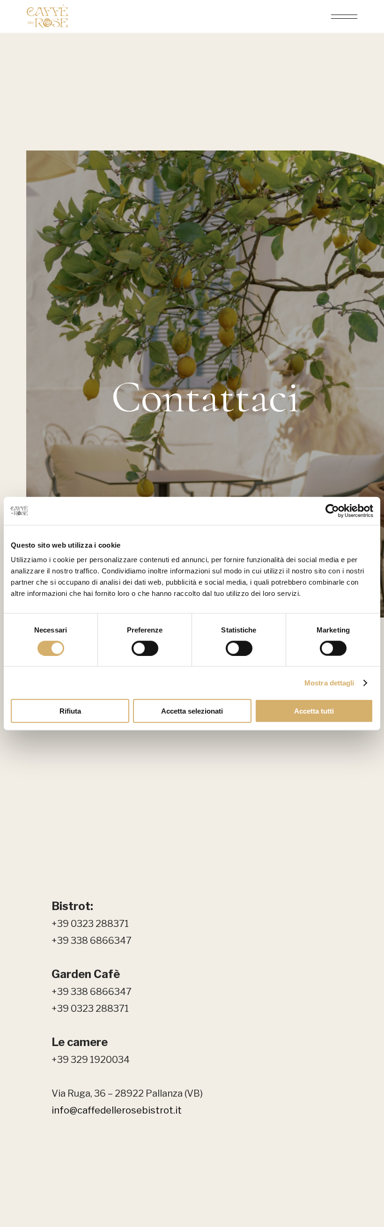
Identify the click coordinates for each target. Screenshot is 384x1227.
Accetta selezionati (192, 711)
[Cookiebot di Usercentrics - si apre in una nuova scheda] (332, 511)
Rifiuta (70, 711)
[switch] (145, 647)
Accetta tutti (314, 711)
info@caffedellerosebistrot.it (117, 1110)
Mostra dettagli (329, 682)
